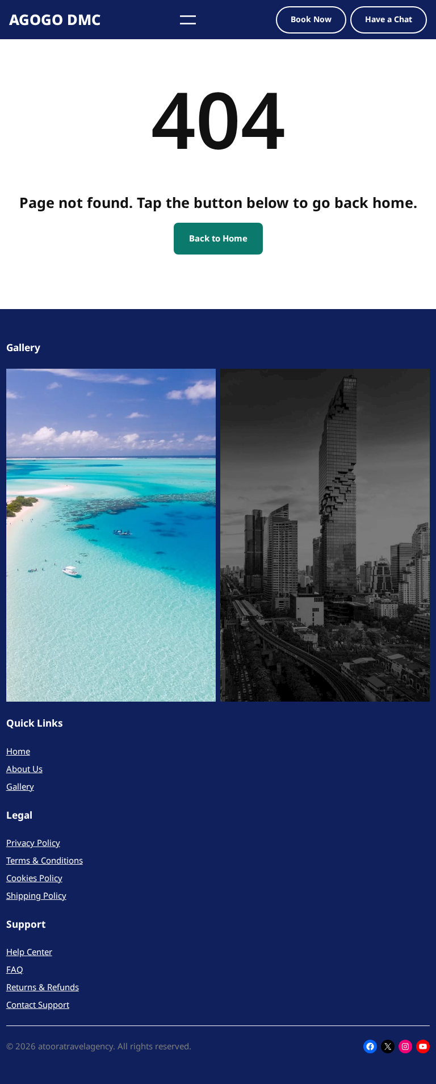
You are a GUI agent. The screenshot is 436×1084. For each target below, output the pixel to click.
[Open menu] (188, 20)
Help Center (29, 951)
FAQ (14, 969)
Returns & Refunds (42, 987)
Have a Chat (388, 19)
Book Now (311, 19)
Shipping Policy (36, 895)
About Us (24, 768)
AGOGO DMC (54, 19)
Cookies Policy (34, 877)
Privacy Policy (33, 842)
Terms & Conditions (44, 860)
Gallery (20, 786)
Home (18, 751)
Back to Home (218, 238)
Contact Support (37, 1004)
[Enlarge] (201, 383)
